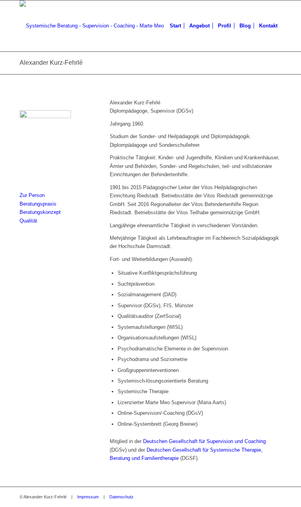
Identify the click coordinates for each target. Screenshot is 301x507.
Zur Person (32, 195)
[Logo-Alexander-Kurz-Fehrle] (92, 25)
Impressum (88, 496)
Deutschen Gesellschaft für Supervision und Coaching (204, 441)
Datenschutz (121, 496)
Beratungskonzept (40, 212)
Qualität (28, 221)
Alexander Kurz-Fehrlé (51, 62)
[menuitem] (175, 25)
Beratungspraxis (38, 204)
